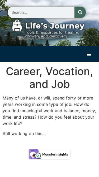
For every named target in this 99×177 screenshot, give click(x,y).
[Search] (80, 12)
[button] (89, 54)
